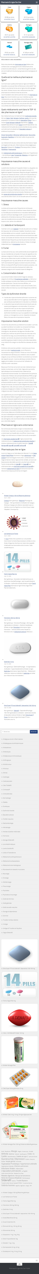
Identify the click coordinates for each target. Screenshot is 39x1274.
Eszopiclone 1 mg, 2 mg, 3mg (11, 1234)
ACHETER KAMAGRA (28, 37)
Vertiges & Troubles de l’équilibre (12, 928)
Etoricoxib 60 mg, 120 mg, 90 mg (12, 1226)
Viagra (8, 118)
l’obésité (15, 229)
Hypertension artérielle (28, 1164)
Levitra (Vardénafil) (8, 848)
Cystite (4, 1156)
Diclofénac (5, 149)
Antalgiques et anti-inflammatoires (13, 739)
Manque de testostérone (22, 1176)
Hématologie (6, 827)
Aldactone (25, 155)
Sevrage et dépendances (10, 911)
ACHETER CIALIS (9, 19)
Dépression (19, 1159)
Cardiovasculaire (7, 781)
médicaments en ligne (13, 468)
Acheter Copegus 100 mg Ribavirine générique (17, 495)
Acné (2, 1151)
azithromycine (24, 135)
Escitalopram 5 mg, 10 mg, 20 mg (12, 1251)
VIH (31, 1185)
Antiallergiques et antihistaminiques (13, 743)
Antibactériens (7, 747)
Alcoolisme (7, 1151)
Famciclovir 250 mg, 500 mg (12, 618)
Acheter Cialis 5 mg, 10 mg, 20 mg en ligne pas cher (17, 1114)
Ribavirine (22, 500)
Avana (20, 125)
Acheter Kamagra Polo (9, 1065)
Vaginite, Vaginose (20, 1185)
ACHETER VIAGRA (28, 19)
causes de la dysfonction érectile (13, 194)
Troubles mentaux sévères (10, 920)
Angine (19, 1151)
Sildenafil (16, 710)
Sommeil (5, 916)
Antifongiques (7, 760)
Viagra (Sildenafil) (8, 932)
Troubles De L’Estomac (27, 1183)
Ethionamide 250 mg (9, 1230)
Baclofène (11, 137)
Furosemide (18, 155)
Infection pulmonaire (21, 1166)
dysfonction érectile (30, 116)
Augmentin (4, 137)
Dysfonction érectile (8, 810)
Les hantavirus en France (11, 533)
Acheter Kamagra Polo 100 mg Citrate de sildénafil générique (20, 1144)
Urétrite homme (8, 1185)
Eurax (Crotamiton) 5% (9, 1222)
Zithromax (16, 135)
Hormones (6, 836)
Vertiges (27, 1185)
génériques (28, 455)
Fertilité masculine (8, 819)
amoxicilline (9, 135)
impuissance (16, 244)
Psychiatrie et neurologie (10, 895)
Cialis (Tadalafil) (7, 785)
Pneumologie (7, 886)
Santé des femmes (8, 899)
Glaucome (32, 1159)
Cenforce (21, 118)
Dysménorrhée (7, 1159)
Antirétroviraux (7, 764)
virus (7, 539)
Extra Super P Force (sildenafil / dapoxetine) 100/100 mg (20, 705)
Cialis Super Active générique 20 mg (13, 1088)
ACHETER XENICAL (9, 55)
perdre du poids (15, 350)
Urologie (5, 924)
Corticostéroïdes (7, 794)
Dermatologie (7, 798)
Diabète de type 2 (22, 1156)
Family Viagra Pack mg (10, 574)
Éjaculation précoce (8, 815)
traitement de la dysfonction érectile (24, 441)
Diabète (5, 802)
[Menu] (36, 2)
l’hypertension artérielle (21, 279)
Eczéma (27, 1159)
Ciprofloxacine (23, 1154)
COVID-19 (30, 1154)
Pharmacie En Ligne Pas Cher (11, 2)
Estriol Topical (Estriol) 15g (10, 1239)
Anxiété (31, 1151)
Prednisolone (12, 149)
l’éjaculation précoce (25, 129)
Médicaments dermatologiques (12, 865)
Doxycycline (32, 135)
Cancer (17, 1154)
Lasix (12, 155)
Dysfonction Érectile (33, 1156)
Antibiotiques (7, 752)
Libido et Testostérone (9, 853)
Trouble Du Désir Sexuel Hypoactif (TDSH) (11, 1183)
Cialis (11, 118)
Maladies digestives (8, 1176)
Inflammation (19, 1169)
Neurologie (6, 874)
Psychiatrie (6, 890)
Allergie (14, 1151)
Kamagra (16, 118)
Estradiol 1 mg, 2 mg (9, 1243)
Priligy (29, 120)
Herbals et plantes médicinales (11, 831)
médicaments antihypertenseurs (13, 153)
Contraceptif (6, 789)
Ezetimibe (7, 671)
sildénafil (17, 122)
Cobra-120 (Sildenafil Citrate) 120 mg (13, 1033)
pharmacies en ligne (20, 64)
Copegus (6, 500)
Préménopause (26, 1178)
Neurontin (4, 147)
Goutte (3, 1161)
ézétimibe (26, 673)
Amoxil (3, 135)
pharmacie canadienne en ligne (22, 466)
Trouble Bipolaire (22, 1181)
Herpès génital (10, 1161)
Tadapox (30, 122)
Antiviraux (6, 768)
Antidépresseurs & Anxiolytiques (12, 756)
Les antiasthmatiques (9, 844)
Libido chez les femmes (7, 1173)
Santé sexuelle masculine (10, 907)
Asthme (11, 1154)
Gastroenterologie (8, 823)
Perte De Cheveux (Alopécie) (11, 1178)
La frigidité (24, 1171)
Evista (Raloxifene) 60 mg (10, 1218)
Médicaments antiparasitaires (11, 861)
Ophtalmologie (7, 882)
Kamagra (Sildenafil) (8, 840)
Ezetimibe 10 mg (9, 662)
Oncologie (6, 878)
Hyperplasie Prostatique (10, 1164)
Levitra (27, 118)
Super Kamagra (10, 122)
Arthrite (5, 773)
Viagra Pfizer (9, 455)
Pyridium (17, 147)
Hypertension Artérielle (7, 1166)
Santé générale (7, 903)
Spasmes (14, 1180)
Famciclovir (17, 627)
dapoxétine (24, 120)
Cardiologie (6, 777)
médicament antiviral (20, 632)
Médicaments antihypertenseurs (12, 857)
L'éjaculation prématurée (11, 1171)
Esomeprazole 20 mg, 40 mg (11, 1247)
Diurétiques (6, 806)
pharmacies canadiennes (11, 439)
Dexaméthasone (12, 1156)
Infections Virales (8, 1168)
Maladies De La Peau (18, 1173)
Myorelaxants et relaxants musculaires (14, 869)
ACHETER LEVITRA (9, 37)
